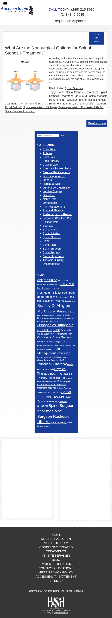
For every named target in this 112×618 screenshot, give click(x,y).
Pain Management (54, 206)
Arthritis (47, 153)
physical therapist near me (59, 357)
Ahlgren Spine (47, 280)
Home (56, 534)
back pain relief (63, 297)
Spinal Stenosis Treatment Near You (51, 103)
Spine (46, 240)
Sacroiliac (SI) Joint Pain (57, 218)
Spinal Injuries (51, 233)
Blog (56, 559)
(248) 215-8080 (71, 9)
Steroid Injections (53, 256)
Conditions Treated (56, 547)
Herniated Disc (52, 183)
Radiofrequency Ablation (57, 214)
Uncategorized (51, 263)
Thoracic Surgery (53, 260)
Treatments (56, 551)
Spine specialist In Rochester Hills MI (80, 107)
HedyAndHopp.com (61, 613)
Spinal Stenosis (74, 88)
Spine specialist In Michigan (40, 107)
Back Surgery (51, 160)
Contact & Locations (56, 568)
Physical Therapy (53, 210)
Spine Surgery (51, 252)
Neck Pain (49, 195)
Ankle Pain (49, 149)
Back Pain (49, 157)
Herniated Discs (49, 318)
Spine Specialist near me (20, 111)
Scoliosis (48, 225)
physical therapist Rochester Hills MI (50, 360)
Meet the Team (56, 543)
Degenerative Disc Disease (51, 315)
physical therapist (43, 357)
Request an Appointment (72, 21)
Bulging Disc (50, 164)
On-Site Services (56, 555)
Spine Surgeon (52, 248)
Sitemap (56, 580)
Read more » (97, 123)
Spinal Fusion (51, 229)
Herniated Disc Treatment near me (50, 321)
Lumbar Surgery (52, 191)
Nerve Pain (49, 199)
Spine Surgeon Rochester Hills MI (54, 416)
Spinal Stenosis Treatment (82, 92)
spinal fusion (57, 392)
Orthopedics (50, 202)
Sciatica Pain (50, 221)
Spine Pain (49, 244)
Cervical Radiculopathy (56, 172)
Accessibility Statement (56, 576)
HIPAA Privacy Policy (56, 572)
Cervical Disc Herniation (57, 168)
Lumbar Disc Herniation (57, 187)
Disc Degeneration (54, 176)
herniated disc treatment (65, 318)
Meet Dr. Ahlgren (56, 538)
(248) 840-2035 (72, 14)
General (47, 179)
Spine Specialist (54, 396)
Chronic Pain (54, 311)
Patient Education (56, 564)
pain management (46, 349)
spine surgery (58, 422)
